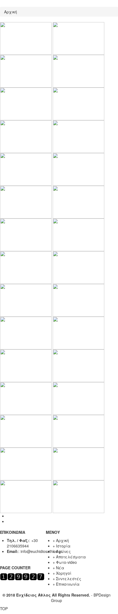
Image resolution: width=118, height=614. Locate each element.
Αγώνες (63, 551)
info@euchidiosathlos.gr (41, 551)
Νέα (60, 567)
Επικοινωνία (68, 584)
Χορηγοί (63, 573)
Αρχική (10, 11)
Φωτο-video (66, 562)
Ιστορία (63, 546)
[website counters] (22, 576)
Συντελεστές (68, 578)
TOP (4, 608)
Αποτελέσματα (71, 556)
